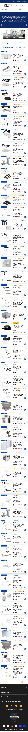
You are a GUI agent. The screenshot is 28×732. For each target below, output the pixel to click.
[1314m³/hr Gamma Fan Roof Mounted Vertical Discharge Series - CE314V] (6, 406)
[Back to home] (8, 5)
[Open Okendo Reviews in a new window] (14, 722)
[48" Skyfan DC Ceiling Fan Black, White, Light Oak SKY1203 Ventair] (6, 538)
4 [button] (13, 682)
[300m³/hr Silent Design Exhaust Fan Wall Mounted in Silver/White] (6, 633)
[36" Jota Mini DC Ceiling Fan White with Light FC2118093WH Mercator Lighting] (6, 501)
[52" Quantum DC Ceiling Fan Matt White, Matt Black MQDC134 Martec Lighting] (6, 368)
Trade (18, 1)
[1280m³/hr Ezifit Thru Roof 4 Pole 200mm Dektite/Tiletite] (6, 513)
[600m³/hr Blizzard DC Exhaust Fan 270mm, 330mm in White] (6, 340)
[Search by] (25, 9)
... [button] (15, 682)
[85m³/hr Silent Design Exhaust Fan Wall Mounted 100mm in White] (6, 445)
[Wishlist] (19, 5)
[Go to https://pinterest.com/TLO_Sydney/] (16, 706)
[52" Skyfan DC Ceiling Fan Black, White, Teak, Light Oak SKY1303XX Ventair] (6, 277)
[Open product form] (25, 60)
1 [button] (8, 682)
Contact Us (23, 1)
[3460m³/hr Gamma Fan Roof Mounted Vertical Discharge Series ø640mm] (6, 645)
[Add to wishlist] (25, 52)
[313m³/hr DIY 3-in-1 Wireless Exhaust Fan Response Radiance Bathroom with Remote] (6, 135)
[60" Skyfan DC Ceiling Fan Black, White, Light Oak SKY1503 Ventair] (6, 250)
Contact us (20, 709)
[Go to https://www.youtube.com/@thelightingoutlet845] (21, 706)
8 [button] (17, 682)
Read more (14, 25)
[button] (22, 682)
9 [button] (19, 682)
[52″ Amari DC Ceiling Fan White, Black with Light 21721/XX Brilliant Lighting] (6, 380)
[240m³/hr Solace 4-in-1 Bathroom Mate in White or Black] (6, 200)
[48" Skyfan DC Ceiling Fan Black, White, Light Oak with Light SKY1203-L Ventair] (6, 290)
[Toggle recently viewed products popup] (16, 5)
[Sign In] (22, 5)
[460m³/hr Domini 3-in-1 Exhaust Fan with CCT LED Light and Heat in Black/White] (6, 225)
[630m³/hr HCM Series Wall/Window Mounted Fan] (6, 595)
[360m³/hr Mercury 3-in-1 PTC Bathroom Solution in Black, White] (6, 108)
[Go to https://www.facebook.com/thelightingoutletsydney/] (7, 706)
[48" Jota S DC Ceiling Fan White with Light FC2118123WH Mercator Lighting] (6, 621)
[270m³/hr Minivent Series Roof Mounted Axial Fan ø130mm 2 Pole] (6, 315)
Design (13, 1)
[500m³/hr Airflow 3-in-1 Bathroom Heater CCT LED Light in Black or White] (6, 56)
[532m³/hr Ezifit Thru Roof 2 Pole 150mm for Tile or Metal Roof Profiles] (6, 161)
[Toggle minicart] (25, 5)
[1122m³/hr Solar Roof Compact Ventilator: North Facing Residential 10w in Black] (6, 328)
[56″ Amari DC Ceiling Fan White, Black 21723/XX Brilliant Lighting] (6, 473)
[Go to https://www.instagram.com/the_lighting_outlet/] (12, 706)
